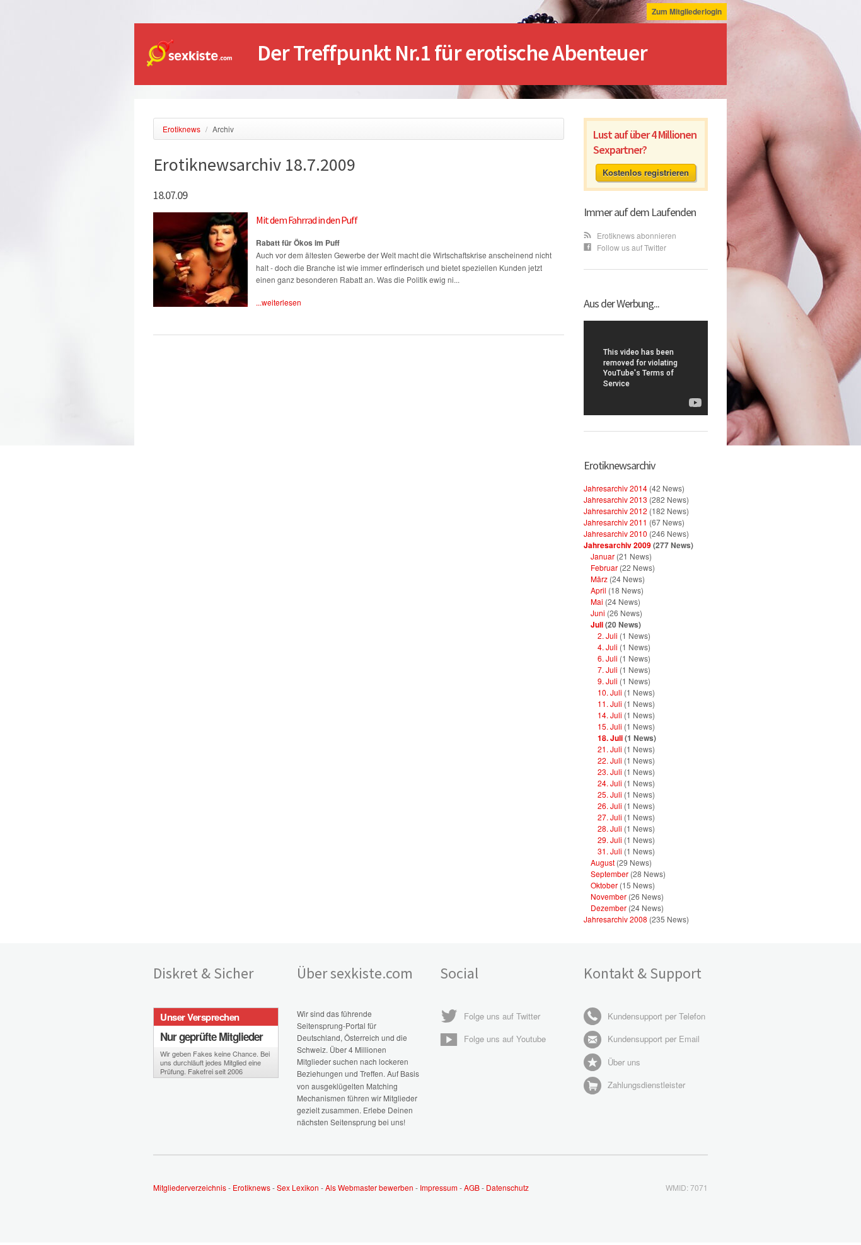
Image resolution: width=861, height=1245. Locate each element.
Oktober (604, 885)
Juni (598, 612)
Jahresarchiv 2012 (615, 510)
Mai (597, 601)
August (603, 862)
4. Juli (608, 646)
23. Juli (610, 771)
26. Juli (610, 805)
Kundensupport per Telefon (655, 1016)
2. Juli (608, 635)
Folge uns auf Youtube (503, 1039)
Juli (597, 624)
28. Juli (610, 828)
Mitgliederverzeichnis (189, 1187)
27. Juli (610, 817)
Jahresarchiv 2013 (615, 499)
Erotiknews (251, 1187)
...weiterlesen (278, 302)
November (609, 896)
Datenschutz (507, 1187)
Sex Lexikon (298, 1187)
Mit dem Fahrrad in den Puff (306, 220)
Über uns (622, 1062)
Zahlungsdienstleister (645, 1085)
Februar (604, 567)
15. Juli (610, 726)
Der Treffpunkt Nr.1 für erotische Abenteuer (452, 53)
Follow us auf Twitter (630, 247)
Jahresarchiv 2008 (615, 919)
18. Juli (610, 737)
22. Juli (610, 760)
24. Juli (610, 782)
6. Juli (608, 658)
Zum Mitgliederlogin (687, 11)
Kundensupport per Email (652, 1039)
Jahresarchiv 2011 (615, 522)
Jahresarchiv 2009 (617, 545)
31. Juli (610, 851)
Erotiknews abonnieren (635, 235)
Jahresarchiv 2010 (615, 533)
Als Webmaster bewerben (369, 1187)
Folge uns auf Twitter (500, 1016)
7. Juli (608, 669)
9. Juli (608, 680)
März (599, 578)
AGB (473, 1187)
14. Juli (610, 714)
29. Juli (610, 839)
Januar (603, 556)
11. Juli (610, 703)
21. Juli (610, 748)
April (598, 590)
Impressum (439, 1187)
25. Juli (610, 794)
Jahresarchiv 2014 (615, 488)
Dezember (609, 907)
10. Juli (610, 692)
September (609, 873)
